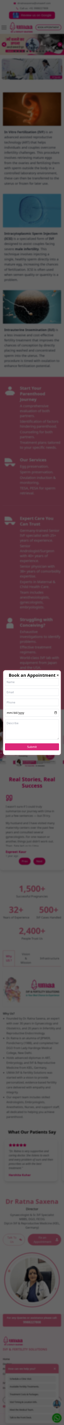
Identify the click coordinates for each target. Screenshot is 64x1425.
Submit (32, 747)
